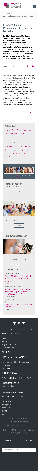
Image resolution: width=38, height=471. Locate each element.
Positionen (7, 352)
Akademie (5, 411)
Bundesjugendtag (8, 386)
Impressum (29, 440)
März (7, 133)
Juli (14, 130)
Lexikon (33, 330)
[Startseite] (2, 14)
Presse (5, 330)
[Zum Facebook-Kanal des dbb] (14, 323)
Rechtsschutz (6, 401)
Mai (25, 130)
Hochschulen (6, 365)
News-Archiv (9, 14)
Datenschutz (9, 440)
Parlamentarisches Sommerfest (13, 392)
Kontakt (4, 341)
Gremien (4, 338)
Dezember (9, 147)
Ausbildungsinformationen (15, 357)
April (30, 130)
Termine (13, 330)
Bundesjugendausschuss (10, 383)
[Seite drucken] (32, 66)
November (18, 147)
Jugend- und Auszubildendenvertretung (15, 362)
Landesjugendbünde (9, 347)
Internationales (9, 373)
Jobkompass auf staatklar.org (14, 185)
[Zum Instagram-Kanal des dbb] (19, 323)
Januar (22, 133)
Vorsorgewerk (6, 404)
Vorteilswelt (6, 407)
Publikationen (23, 330)
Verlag (4, 414)
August (8, 130)
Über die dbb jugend (11, 334)
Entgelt (25, 259)
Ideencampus (6, 389)
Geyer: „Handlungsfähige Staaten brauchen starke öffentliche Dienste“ (19, 278)
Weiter (19, 192)
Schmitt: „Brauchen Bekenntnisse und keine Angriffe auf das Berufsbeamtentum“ (19, 291)
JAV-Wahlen (12, 220)
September (9, 150)
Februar (14, 133)
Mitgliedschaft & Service (13, 397)
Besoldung (13, 259)
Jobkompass (6, 368)
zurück (32, 113)
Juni (20, 130)
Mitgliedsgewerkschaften (10, 344)
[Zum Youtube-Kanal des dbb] (23, 323)
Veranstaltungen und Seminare (17, 378)
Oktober (27, 147)
